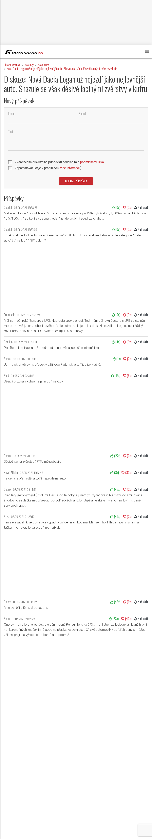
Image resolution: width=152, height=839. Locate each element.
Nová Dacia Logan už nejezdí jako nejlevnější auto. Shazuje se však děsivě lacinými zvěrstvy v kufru (62, 68)
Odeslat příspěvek (76, 181)
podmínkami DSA (92, 162)
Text (10, 131)
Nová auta (43, 64)
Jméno (11, 113)
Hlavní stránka (12, 64)
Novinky (29, 64)
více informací (69, 168)
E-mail (82, 113)
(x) (117, 207)
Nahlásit (142, 207)
